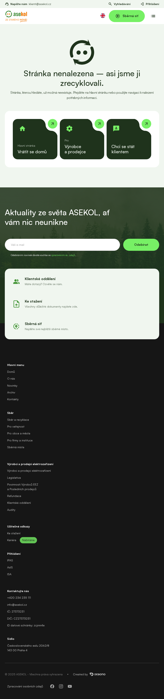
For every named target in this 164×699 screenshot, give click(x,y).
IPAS (10, 560)
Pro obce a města (18, 433)
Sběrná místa (15, 447)
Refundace (14, 496)
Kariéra (11, 540)
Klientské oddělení (19, 502)
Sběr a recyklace (18, 419)
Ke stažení (13, 533)
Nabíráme (28, 540)
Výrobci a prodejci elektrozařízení (29, 470)
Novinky (12, 385)
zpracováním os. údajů (63, 255)
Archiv (11, 392)
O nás (11, 378)
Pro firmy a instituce (20, 440)
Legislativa (14, 477)
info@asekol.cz (17, 604)
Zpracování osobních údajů (25, 686)
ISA (9, 574)
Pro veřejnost (15, 426)
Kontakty (13, 399)
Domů (11, 371)
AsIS (10, 567)
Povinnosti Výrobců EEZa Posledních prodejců (22, 487)
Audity (11, 509)
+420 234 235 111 (19, 597)
